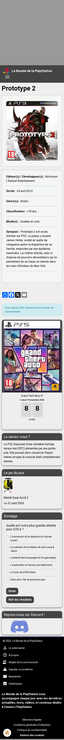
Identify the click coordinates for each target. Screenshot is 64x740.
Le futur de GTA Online (23, 572)
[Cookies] (7, 733)
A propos (14, 655)
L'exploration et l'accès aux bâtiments (31, 565)
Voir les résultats (20, 599)
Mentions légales (32, 719)
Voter (12, 591)
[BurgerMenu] (7, 77)
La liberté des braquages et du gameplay (33, 557)
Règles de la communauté (23, 662)
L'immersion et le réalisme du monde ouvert (31, 538)
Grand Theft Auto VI (32, 395)
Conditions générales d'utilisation (32, 724)
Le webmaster (17, 648)
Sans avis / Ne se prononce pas (27, 579)
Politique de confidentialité (32, 730)
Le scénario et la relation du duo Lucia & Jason (32, 549)
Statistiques (15, 683)
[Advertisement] (32, 32)
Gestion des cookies (32, 735)
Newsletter (15, 676)
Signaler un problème (21, 669)
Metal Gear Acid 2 (16, 498)
